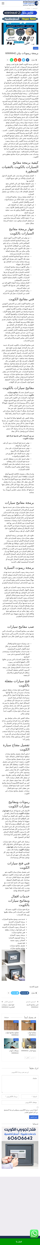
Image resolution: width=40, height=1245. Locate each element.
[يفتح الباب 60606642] (28, 1043)
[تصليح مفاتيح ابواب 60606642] (11, 1025)
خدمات (36, 48)
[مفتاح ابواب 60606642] (28, 1025)
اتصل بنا (19, 1242)
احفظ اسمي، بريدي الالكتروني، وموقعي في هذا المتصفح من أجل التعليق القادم (21, 1111)
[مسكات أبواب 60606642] (11, 1043)
